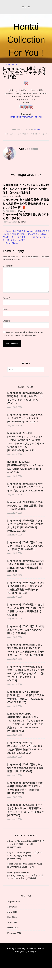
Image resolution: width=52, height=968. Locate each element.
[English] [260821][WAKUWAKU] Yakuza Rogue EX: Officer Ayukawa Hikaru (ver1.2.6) (25, 467)
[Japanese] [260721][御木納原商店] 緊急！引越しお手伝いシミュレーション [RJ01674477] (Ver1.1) (25, 398)
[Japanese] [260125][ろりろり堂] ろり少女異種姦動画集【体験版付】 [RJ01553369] (25, 768)
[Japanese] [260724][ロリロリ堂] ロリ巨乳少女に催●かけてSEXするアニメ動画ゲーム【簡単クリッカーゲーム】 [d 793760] (25, 649)
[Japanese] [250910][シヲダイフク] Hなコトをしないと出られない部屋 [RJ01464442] (25, 546)
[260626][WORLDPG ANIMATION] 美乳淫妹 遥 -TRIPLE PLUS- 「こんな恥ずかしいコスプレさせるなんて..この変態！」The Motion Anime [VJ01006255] (25, 722)
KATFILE (14, 117)
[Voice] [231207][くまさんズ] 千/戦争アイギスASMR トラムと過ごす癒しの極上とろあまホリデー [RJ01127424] (14, 237)
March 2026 (13, 927)
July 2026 (12, 907)
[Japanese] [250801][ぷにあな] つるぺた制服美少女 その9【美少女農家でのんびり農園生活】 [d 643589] (25, 609)
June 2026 (12, 912)
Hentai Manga (12, 65)
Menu (27, 7)
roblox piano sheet (16, 872)
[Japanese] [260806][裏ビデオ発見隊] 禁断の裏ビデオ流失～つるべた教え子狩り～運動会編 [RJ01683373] (25, 788)
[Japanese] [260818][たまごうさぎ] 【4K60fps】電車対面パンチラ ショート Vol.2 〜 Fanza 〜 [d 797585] (25, 810)
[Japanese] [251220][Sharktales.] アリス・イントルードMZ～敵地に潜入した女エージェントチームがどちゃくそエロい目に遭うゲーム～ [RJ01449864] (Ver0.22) (25, 442)
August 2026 (13, 901)
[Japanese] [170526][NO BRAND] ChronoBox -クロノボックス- (38, 234)
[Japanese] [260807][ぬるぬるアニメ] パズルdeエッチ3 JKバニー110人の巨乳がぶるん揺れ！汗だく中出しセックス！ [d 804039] (25, 673)
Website (6, 321)
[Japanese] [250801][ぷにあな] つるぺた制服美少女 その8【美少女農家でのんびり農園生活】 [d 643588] (25, 565)
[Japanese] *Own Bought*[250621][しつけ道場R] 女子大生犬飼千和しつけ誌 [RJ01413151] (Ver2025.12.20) (25, 697)
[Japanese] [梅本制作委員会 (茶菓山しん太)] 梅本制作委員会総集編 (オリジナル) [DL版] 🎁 (26, 203)
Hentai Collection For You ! (26, 39)
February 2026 (14, 933)
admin (37, 129)
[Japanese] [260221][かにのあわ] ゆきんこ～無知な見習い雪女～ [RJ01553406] (25, 505)
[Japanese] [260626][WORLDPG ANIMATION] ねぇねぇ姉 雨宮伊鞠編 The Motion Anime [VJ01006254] (25, 747)
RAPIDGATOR (26, 117)
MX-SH (38, 117)
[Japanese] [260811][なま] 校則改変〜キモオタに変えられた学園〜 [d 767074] (25, 629)
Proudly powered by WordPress (21, 948)
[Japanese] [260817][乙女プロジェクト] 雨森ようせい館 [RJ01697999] (25, 844)
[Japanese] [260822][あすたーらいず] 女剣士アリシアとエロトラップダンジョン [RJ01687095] (25, 487)
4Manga (21, 211)
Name (6, 298)
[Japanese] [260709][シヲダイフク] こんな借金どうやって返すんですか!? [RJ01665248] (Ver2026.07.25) (25, 525)
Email (6, 309)
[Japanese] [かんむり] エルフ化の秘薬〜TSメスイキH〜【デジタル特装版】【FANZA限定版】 (26, 188)
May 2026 (12, 917)
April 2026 (12, 922)
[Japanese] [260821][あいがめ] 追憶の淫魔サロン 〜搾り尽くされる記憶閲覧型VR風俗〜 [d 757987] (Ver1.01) (25, 587)
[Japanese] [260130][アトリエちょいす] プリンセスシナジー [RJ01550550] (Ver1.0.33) (25, 418)
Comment (8, 266)
